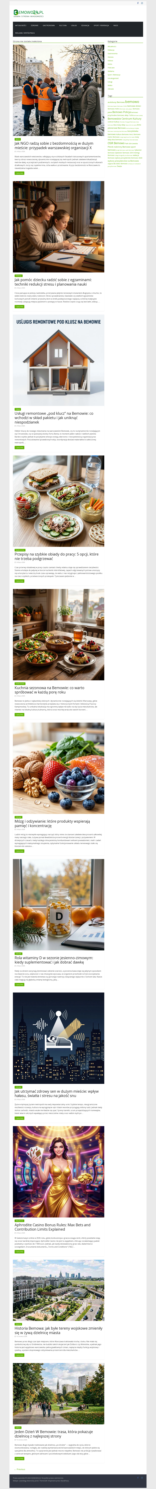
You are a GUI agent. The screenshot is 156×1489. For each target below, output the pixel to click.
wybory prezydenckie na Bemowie (123, 161)
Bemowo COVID (122, 106)
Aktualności (20, 25)
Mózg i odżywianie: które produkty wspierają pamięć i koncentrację (52, 823)
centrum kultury (113, 122)
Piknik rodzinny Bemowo (119, 146)
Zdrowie (34, 25)
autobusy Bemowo (116, 102)
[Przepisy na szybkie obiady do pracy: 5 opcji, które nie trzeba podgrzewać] (58, 457)
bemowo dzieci (134, 106)
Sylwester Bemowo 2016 (124, 153)
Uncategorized (113, 78)
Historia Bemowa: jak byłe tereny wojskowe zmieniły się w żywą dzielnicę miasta (58, 1330)
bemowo (132, 101)
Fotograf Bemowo (130, 122)
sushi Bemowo (130, 150)
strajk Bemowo (120, 150)
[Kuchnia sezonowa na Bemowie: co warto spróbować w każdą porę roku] (58, 590)
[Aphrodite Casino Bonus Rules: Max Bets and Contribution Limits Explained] (58, 1127)
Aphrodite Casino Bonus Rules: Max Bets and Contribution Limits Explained (53, 1227)
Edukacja (85, 25)
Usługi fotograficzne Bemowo (123, 155)
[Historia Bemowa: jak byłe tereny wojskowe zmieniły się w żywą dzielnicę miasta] (58, 1261)
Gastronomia (49, 25)
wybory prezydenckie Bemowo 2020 (128, 158)
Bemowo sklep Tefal (125, 115)
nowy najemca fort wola (127, 137)
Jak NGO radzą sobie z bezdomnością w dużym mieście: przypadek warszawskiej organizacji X (54, 145)
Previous (19, 1469)
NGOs (115, 25)
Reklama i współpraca (25, 33)
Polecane (111, 68)
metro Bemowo (114, 137)
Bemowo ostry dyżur (126, 109)
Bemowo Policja (121, 112)
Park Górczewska (131, 143)
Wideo (110, 85)
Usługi (74, 25)
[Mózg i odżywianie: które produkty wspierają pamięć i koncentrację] (58, 724)
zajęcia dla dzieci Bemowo (118, 163)
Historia (18, 1324)
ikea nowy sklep (119, 125)
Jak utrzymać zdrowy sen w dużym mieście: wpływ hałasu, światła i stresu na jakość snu (57, 1093)
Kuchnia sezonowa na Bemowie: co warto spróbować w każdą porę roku (49, 689)
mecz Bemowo (134, 134)
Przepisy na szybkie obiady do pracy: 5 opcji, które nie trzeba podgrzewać (57, 556)
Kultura (63, 25)
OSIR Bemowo (116, 143)
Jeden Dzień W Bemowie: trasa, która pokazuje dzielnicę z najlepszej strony (54, 1433)
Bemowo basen (112, 106)
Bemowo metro (114, 109)
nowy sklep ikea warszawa (130, 140)
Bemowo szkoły (138, 115)
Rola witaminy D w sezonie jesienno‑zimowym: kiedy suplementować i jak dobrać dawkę (54, 960)
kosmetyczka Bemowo (120, 131)
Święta (119, 166)
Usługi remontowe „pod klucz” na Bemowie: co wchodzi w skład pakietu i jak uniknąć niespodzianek (54, 418)
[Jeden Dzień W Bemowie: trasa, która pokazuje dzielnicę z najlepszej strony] (58, 1364)
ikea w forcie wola (131, 125)
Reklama (111, 71)
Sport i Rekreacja (101, 25)
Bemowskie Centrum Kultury (124, 118)
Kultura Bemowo (122, 134)
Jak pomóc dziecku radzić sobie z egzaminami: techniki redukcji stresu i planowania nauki (53, 281)
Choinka (122, 122)
